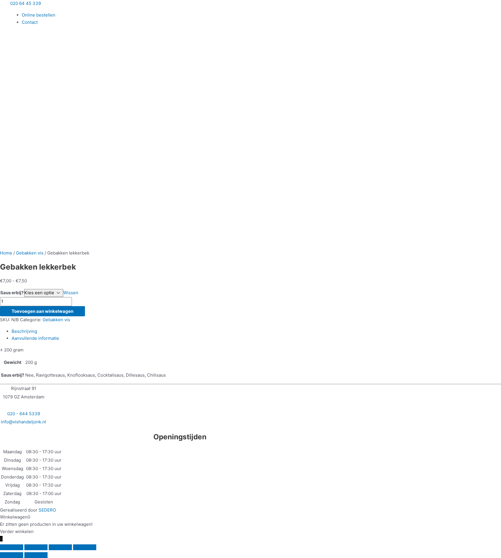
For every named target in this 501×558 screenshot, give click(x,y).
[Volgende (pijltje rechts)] (36, 555)
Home (6, 253)
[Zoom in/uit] (11, 547)
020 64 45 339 (25, 3)
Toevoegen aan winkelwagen (42, 311)
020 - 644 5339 (23, 413)
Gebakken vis (29, 253)
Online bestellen (38, 15)
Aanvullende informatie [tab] (35, 338)
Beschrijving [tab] (24, 331)
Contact (30, 22)
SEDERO (47, 510)
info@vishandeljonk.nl (23, 422)
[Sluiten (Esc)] (84, 547)
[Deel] (60, 547)
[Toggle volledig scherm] (36, 547)
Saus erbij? (11, 292)
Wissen (70, 292)
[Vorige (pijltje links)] (11, 555)
